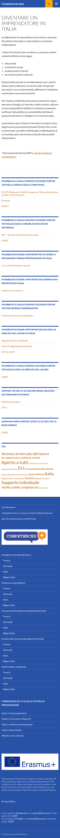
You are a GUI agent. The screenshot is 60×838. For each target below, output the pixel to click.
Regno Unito (9, 577)
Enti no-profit (8, 351)
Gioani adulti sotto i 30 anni (12, 475)
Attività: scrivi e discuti (13, 735)
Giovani (25, 475)
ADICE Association (11, 401)
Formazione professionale (38, 468)
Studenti (29, 478)
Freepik (19, 818)
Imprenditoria (36, 474)
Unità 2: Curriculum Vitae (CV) (16, 719)
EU (21, 468)
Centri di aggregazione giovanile (17, 346)
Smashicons (21, 813)
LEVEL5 (5, 206)
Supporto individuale (20, 482)
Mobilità (5, 478)
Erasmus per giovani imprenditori (18, 315)
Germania (7, 566)
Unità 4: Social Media (12, 730)
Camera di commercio (12, 290)
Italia (49, 473)
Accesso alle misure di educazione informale (23, 638)
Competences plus (13, 3)
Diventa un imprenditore (13, 582)
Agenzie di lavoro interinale (15, 340)
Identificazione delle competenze (19, 519)
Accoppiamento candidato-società (21, 457)
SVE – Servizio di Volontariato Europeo (20, 235)
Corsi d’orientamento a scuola (16, 265)
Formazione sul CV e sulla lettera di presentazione (27, 513)
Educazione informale (10, 469)
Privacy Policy (8, 801)
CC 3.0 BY (13, 816)
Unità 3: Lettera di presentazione (17, 724)
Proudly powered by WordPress (14, 834)
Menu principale (56, 3)
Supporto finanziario (42, 478)
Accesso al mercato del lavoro (25, 453)
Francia (6, 560)
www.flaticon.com (41, 813)
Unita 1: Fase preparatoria (14, 713)
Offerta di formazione (16, 478)
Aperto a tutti (15, 462)
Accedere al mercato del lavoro (16, 554)
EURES (5, 240)
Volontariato (43, 488)
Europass (6, 200)
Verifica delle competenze (20, 487)
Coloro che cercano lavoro (38, 463)
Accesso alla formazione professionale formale (24, 610)
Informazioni (9, 507)
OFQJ (4, 407)
